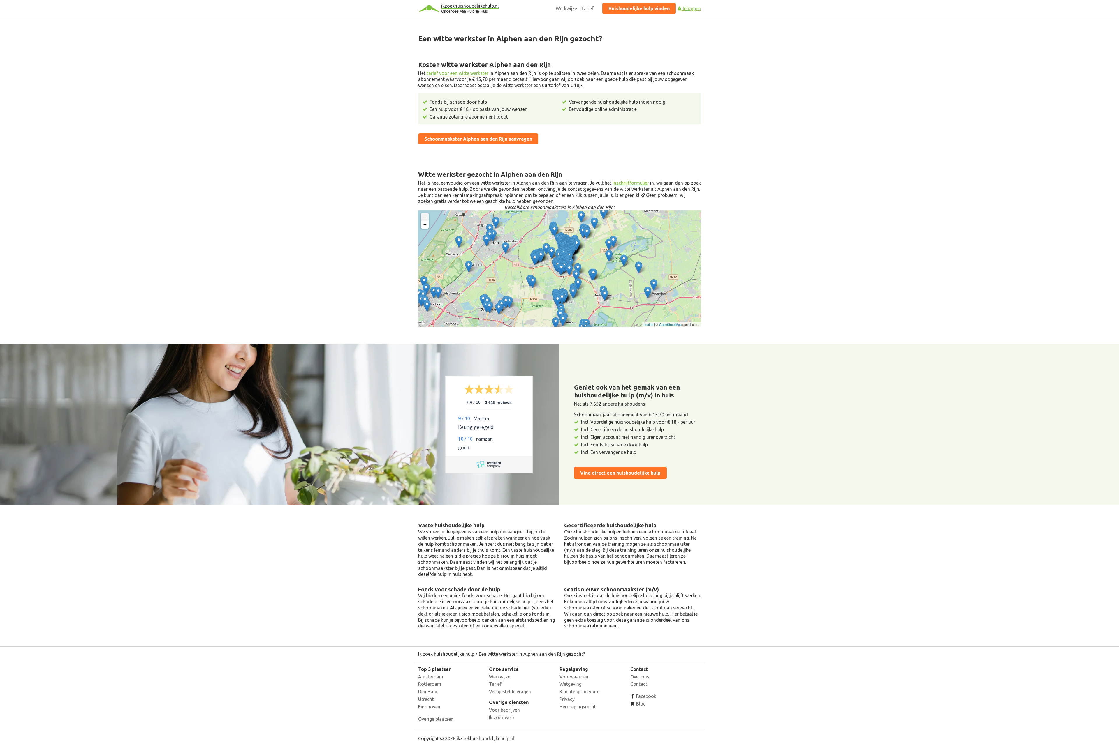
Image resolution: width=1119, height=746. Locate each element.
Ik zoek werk (502, 717)
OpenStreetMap (670, 324)
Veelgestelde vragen (510, 691)
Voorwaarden (574, 676)
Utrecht (426, 699)
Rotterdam (429, 684)
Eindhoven (429, 706)
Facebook (645, 696)
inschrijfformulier (631, 182)
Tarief (587, 8)
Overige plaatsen (435, 719)
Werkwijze (566, 8)
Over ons (639, 676)
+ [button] (425, 217)
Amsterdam (430, 676)
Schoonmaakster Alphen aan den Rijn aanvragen (478, 139)
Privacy (567, 699)
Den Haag (428, 691)
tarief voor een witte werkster (457, 73)
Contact (638, 684)
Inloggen (691, 8)
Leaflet (648, 324)
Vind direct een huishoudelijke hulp (620, 472)
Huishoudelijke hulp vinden (639, 8)
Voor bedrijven (504, 710)
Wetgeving (571, 684)
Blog (640, 703)
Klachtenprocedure (579, 691)
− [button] (425, 225)
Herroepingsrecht (578, 706)
